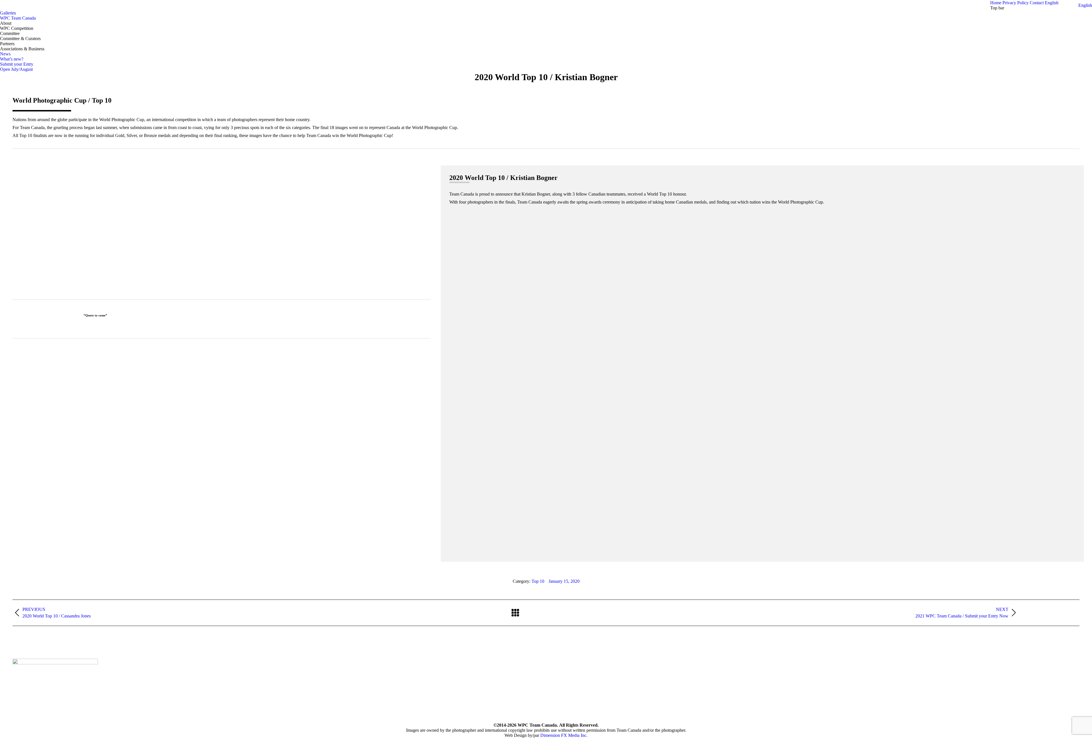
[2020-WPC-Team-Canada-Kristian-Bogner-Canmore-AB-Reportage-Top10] (762, 379)
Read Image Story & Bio (219, 285)
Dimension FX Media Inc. (564, 735)
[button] (1085, 5)
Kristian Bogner (221, 244)
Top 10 (537, 581)
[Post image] (379, 666)
